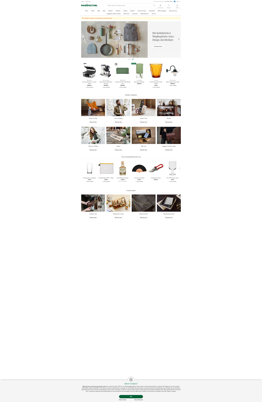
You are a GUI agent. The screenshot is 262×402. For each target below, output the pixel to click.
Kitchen (169, 118)
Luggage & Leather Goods (169, 146)
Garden (118, 146)
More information (139, 399)
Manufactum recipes (118, 214)
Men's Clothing (118, 118)
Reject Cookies (122, 399)
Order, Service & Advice (163, 1)
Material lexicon (143, 214)
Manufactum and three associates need (94, 386)
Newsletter (88, 1)
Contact (83, 1)
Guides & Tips (93, 214)
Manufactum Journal (168, 214)
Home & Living (93, 118)
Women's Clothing (93, 146)
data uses (132, 386)
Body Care (143, 146)
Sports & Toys (143, 118)
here (128, 391)
